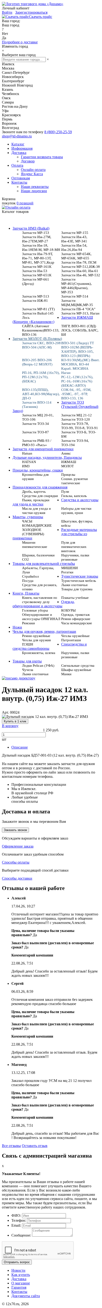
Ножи (17, 627)
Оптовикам (20, 178)
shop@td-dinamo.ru (17, 136)
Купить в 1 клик (15, 721)
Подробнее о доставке (20, 42)
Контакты (19, 182)
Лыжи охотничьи (35, 674)
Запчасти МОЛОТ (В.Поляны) (37, 339)
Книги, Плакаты (26, 593)
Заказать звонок (15, 830)
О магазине (20, 1283)
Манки (66, 674)
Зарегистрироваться (31, 12)
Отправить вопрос (17, 1262)
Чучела (27, 670)
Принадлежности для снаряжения (40, 487)
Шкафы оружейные (76, 670)
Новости (18, 1270)
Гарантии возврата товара (42, 157)
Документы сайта (25, 1296)
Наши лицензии (34, 191)
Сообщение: (21, 1235)
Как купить (20, 1275)
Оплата (17, 165)
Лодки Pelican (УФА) (38, 665)
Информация (21, 148)
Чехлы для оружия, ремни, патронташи (44, 631)
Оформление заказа (17, 846)
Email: (16, 1225)
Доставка (18, 153)
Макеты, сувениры (28, 517)
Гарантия (18, 1287)
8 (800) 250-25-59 (58, 132)
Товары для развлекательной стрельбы (44, 564)
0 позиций (25, 203)
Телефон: (18, 1220)
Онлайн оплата (33, 170)
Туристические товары (79, 576)
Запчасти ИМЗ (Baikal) (31, 228)
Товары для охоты (27, 661)
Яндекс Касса (32, 174)
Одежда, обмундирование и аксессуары (44, 604)
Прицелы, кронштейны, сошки (38, 470)
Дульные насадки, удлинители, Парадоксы (47, 457)
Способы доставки (17, 878)
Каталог (17, 144)
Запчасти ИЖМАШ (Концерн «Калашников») (53, 319)
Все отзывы (11, 1146)
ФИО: (16, 1215)
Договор (28, 161)
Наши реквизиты (35, 187)
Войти (7, 12)
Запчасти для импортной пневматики (43, 449)
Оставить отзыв (34, 1146)
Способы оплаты (15, 862)
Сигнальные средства (77, 665)
